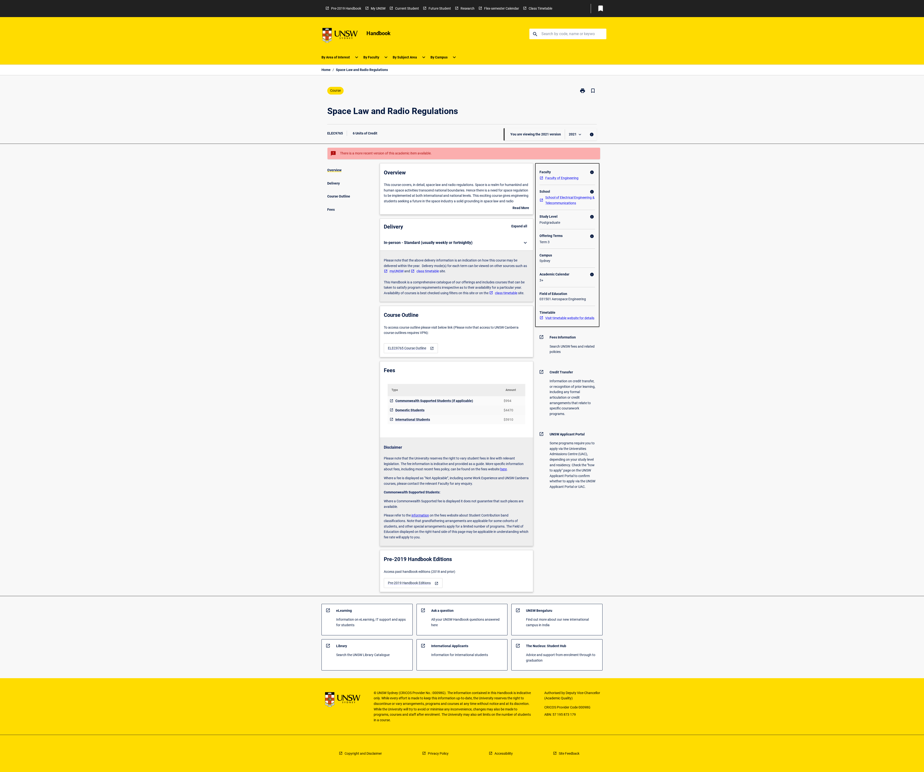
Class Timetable (540, 8)
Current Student (407, 8)
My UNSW (378, 8)
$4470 (508, 410)
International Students (412, 419)
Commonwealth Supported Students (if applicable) (434, 401)
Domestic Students (409, 410)
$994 (507, 401)
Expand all (519, 226)
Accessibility (503, 753)
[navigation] (411, 348)
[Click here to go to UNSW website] (340, 36)
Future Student (440, 8)
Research (468, 8)
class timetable (428, 271)
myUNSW (397, 271)
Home (326, 70)
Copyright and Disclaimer (363, 753)
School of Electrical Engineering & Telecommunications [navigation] (570, 200)
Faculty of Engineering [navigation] (561, 178)
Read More (521, 208)
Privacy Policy (438, 753)
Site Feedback (569, 753)
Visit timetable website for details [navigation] (569, 318)
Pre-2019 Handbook (346, 8)
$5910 (508, 419)
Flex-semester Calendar (501, 8)
